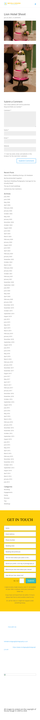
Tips (5, 501)
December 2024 (9, 222)
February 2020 (8, 299)
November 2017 (9, 371)
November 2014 (9, 462)
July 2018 (7, 348)
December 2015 (9, 428)
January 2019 (8, 336)
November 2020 (9, 282)
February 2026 (8, 208)
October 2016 (8, 399)
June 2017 (7, 376)
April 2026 (7, 205)
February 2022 (8, 268)
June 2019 (7, 322)
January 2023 (8, 256)
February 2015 (8, 456)
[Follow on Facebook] (16, 665)
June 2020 (7, 291)
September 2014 (9, 468)
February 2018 (8, 362)
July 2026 (7, 196)
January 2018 (8, 365)
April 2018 (7, 356)
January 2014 (8, 479)
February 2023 (8, 253)
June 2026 (7, 199)
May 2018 (7, 353)
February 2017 (8, 388)
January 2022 (8, 271)
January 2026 (8, 211)
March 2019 (7, 331)
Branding (7, 489)
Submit (31, 580)
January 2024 (8, 242)
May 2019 (7, 325)
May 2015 (7, 448)
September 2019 (9, 313)
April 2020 (7, 296)
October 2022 (8, 262)
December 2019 (9, 305)
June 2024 (7, 231)
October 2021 (8, 274)
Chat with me (12, 627)
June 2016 (7, 410)
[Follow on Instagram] (20, 665)
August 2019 (8, 316)
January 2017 (8, 390)
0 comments (17, 17)
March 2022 (7, 265)
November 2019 (9, 308)
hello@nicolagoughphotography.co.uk (16, 641)
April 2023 (7, 251)
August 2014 (8, 470)
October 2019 (8, 311)
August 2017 (8, 373)
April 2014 (7, 473)
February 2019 (8, 333)
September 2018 (9, 342)
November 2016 (9, 396)
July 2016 (7, 408)
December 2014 (9, 459)
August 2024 (8, 228)
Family (6, 495)
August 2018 (8, 345)
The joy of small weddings (12, 186)
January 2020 (8, 302)
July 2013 (7, 482)
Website (6, 146)
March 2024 (7, 236)
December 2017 (9, 368)
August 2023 (8, 245)
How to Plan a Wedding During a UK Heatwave (18, 175)
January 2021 (8, 279)
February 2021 (8, 276)
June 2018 (7, 351)
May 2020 (7, 293)
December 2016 (9, 393)
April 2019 (7, 328)
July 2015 (7, 442)
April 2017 (7, 382)
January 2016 (8, 425)
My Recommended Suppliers (13, 178)
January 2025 (8, 219)
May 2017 (7, 379)
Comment (7, 110)
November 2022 (9, 259)
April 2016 (7, 416)
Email (6, 138)
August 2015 (8, 439)
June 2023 (7, 248)
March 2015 (7, 453)
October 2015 (8, 433)
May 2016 (7, 413)
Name (6, 130)
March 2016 (7, 419)
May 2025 (7, 216)
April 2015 (7, 450)
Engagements (8, 492)
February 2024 (8, 239)
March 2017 (7, 385)
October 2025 (8, 214)
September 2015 (9, 436)
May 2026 (7, 202)
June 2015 (7, 445)
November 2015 (9, 430)
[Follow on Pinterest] (23, 665)
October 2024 (8, 225)
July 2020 (7, 288)
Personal (6, 498)
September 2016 (9, 402)
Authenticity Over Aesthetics (13, 189)
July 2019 (7, 319)
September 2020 (9, 285)
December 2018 (9, 339)
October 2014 (8, 465)
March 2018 (7, 359)
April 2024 (7, 233)
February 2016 (8, 422)
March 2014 (7, 476)
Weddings (7, 504)
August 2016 (8, 405)
